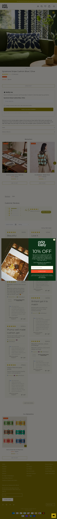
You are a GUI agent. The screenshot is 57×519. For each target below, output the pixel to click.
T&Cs (39, 277)
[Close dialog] (54, 240)
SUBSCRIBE (42, 271)
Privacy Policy (43, 277)
